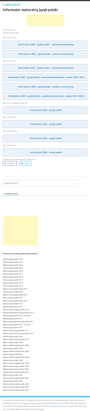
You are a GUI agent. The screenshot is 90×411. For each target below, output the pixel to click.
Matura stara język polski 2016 (15, 295)
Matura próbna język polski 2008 (16, 351)
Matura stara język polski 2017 (15, 289)
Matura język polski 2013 (13, 306)
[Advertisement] (45, 20)
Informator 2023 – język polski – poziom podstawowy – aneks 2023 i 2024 (46, 77)
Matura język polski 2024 (13, 265)
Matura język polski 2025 (13, 262)
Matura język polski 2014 (13, 303)
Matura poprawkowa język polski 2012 (18, 312)
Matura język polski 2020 (13, 277)
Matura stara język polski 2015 (15, 301)
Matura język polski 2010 (13, 336)
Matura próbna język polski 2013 (16, 309)
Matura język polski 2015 (13, 297)
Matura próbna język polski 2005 (16, 366)
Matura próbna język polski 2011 (16, 330)
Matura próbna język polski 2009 (16, 345)
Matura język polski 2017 (13, 286)
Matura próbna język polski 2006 (16, 357)
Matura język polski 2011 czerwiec (16, 324)
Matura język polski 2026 (13, 259)
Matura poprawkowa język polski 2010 (18, 333)
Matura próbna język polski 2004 (16, 372)
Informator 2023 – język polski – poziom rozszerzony (45, 86)
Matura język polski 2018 (13, 283)
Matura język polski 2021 (13, 274)
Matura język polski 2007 (13, 354)
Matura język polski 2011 (13, 327)
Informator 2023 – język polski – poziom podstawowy (46, 67)
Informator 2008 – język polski (46, 152)
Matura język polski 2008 (13, 348)
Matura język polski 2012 (13, 318)
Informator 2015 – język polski (46, 124)
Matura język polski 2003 (13, 375)
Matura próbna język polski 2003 (16, 378)
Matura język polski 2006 (13, 360)
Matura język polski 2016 (13, 292)
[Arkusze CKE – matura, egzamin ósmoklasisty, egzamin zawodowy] (11, 4)
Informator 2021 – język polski (46, 110)
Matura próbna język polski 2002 (16, 384)
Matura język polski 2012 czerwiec (16, 315)
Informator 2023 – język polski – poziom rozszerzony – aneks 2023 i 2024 (46, 96)
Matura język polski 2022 (13, 271)
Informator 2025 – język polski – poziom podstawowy (46, 44)
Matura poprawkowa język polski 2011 (18, 321)
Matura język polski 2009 (13, 342)
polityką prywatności (58, 406)
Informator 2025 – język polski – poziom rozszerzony (45, 53)
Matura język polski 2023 (13, 268)
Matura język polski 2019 (13, 280)
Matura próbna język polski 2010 (16, 339)
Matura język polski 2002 (13, 381)
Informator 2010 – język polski (46, 138)
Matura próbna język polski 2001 (16, 387)
